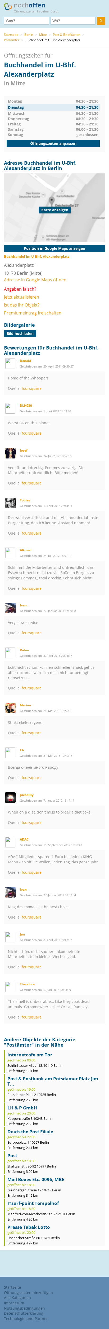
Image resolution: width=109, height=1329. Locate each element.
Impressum (14, 1302)
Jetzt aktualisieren (21, 297)
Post (12, 1155)
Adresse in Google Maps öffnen (35, 280)
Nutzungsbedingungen (24, 1308)
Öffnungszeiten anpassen (53, 143)
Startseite (11, 34)
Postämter (11, 40)
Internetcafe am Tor (29, 1055)
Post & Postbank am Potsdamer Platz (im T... (52, 1081)
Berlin (28, 34)
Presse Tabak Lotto (28, 1227)
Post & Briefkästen (66, 34)
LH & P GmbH (22, 1108)
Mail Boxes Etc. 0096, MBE (35, 1179)
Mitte (43, 34)
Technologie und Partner (26, 1318)
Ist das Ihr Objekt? (21, 305)
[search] (101, 21)
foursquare (32, 388)
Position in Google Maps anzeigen (54, 248)
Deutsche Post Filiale (30, 1132)
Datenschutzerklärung (23, 1313)
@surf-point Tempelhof (33, 1203)
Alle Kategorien (17, 1297)
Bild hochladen (20, 333)
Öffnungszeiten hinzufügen (28, 1292)
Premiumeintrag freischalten (32, 313)
